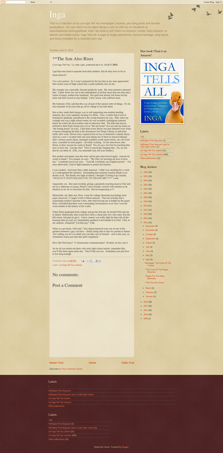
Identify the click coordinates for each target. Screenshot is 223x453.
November (150, 230)
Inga (57, 14)
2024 (146, 180)
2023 (146, 185)
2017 (146, 210)
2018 (146, 206)
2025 (146, 176)
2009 (146, 318)
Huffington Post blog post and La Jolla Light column (154, 145)
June (148, 251)
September (151, 238)
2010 (146, 314)
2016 (146, 214)
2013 (146, 302)
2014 (146, 222)
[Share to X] (93, 261)
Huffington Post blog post (151, 140)
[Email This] (88, 261)
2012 (146, 306)
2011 (146, 310)
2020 (146, 197)
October (149, 234)
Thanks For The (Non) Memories (154, 277)
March (149, 288)
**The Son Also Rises (154, 282)
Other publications (148, 158)
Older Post (127, 362)
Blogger (125, 447)
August (149, 243)
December (150, 226)
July (148, 247)
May (148, 255)
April (148, 259)
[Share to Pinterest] (99, 261)
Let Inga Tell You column (151, 150)
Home (92, 362)
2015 (146, 218)
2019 (146, 201)
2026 (146, 172)
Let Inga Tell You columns (70, 265)
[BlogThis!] (91, 261)
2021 (146, 193)
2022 (146, 189)
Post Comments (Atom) (72, 369)
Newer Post (56, 362)
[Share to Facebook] (96, 261)
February (150, 292)
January (149, 296)
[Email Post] (83, 261)
